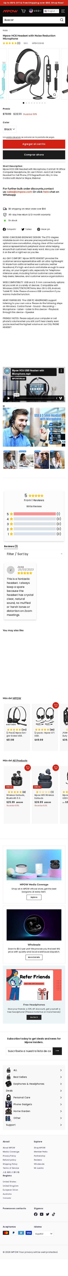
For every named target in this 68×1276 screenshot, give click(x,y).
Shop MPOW (40, 1147)
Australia (7, 1194)
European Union (10, 1189)
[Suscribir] (57, 1051)
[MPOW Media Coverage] (34, 864)
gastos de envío (13, 137)
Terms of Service (11, 1168)
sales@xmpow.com (19, 191)
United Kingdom (10, 1185)
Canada (7, 1198)
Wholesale (39, 1164)
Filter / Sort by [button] (17, 554)
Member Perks (41, 1151)
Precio (6, 108)
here (46, 191)
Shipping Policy (10, 1164)
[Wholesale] (34, 924)
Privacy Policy (9, 1155)
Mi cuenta (39, 1168)
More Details (34, 957)
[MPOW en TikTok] (53, 1214)
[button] (11, 43)
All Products (20, 760)
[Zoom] (55, 95)
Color (6, 122)
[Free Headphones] (34, 984)
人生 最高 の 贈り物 (11, 1172)
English (51, 11)
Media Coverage (11, 1151)
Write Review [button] (34, 506)
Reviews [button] (11, 546)
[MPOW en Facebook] (35, 1214)
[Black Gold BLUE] (16, 662)
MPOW (17, 698)
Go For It (34, 1017)
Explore (34, 897)
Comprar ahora (34, 154)
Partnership (39, 1155)
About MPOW (9, 1147)
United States (9, 1181)
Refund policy (9, 1159)
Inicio (5, 30)
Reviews (38, 1159)
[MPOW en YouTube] (41, 1214)
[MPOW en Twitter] (47, 1214)
